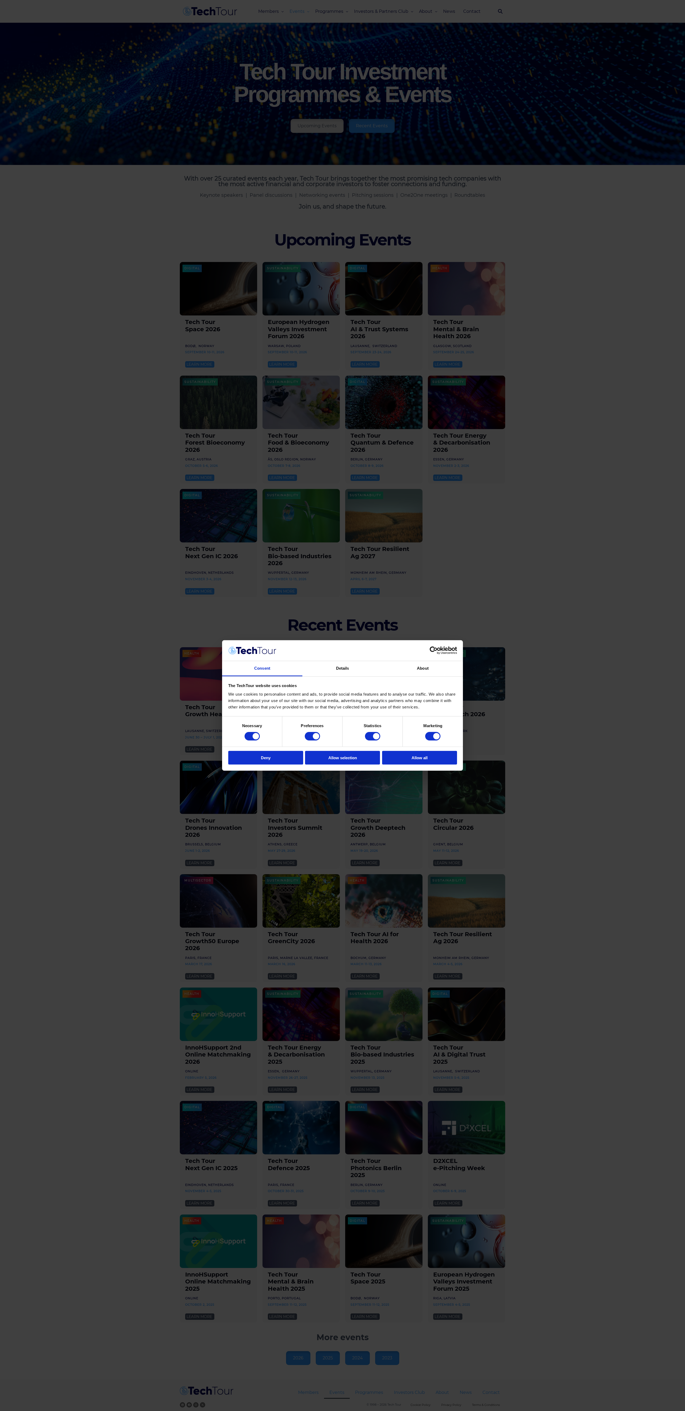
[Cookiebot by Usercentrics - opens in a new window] (433, 650)
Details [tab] (342, 668)
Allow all (420, 757)
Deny (266, 757)
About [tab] (423, 668)
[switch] (312, 736)
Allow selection (342, 757)
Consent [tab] (262, 668)
